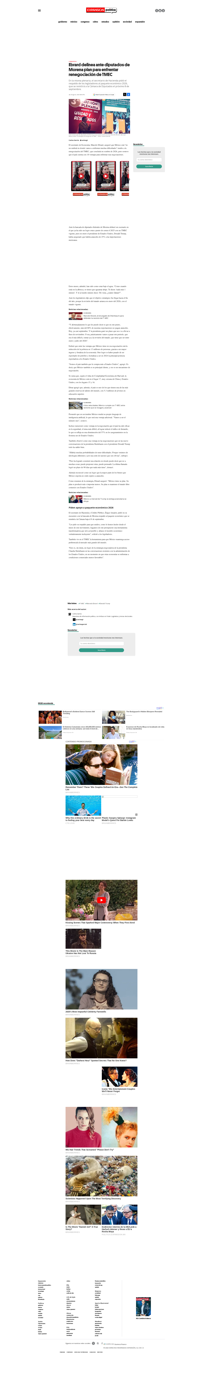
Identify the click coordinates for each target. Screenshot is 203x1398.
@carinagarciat (81, 624)
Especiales (98, 1299)
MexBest (98, 1321)
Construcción (70, 1315)
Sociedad (127, 21)
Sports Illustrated (101, 1303)
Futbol (96, 1305)
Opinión (40, 1315)
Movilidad (69, 1335)
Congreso (73, 61)
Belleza (40, 1332)
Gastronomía (98, 1323)
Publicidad (62, 1352)
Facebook (163, 10)
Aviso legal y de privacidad (81, 1352)
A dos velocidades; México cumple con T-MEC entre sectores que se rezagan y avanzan (104, 406)
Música (68, 1307)
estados (105, 21)
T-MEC (82, 603)
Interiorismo (70, 1323)
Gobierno (40, 1305)
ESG (39, 1295)
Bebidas (97, 1325)
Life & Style (71, 1297)
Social (68, 1331)
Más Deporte (98, 1313)
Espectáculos (41, 1323)
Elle (68, 1285)
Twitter (156, 10)
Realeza (40, 1325)
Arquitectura (70, 1321)
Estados (40, 1313)
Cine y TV (69, 1305)
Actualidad (98, 1293)
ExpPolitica (93, 1343)
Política (41, 1303)
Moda (39, 1329)
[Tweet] (124, 94)
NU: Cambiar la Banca (143, 1318)
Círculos (40, 1327)
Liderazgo (97, 1295)
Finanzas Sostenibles (100, 1281)
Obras (39, 1293)
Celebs (68, 1291)
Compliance (70, 1352)
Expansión (42, 1281)
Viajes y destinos (99, 1327)
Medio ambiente (71, 1329)
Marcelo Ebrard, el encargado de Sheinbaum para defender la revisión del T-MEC (104, 317)
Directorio (100, 1352)
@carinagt (84, 140)
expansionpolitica (97, 1343)
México (40, 1307)
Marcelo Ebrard (91, 603)
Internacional (41, 1289)
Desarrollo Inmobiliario (72, 1317)
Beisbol (97, 1307)
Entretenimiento (71, 1301)
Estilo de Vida (98, 1333)
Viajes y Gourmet (42, 1334)
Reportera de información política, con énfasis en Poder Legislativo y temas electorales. (102, 616)
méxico (73, 21)
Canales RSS (93, 1352)
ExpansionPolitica (102, 1343)
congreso (85, 21)
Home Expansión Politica (44, 1285)
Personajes (98, 1329)
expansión (140, 21)
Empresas (40, 1283)
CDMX (95, 21)
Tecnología (41, 1291)
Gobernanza (70, 1333)
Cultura (68, 1281)
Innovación (98, 1283)
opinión (116, 21)
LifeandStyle (41, 1299)
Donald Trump (105, 603)
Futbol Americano (99, 1309)
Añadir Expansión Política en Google (104, 94)
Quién (40, 1322)
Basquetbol (98, 1311)
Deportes (69, 1303)
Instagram (160, 10)
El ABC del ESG (98, 1285)
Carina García (77, 614)
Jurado (96, 1336)
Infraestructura (70, 1319)
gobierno (62, 21)
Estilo (68, 1299)
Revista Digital (98, 1317)
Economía (87, 313)
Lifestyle (97, 1315)
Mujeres (40, 1297)
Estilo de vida (70, 1293)
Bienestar (97, 1331)
